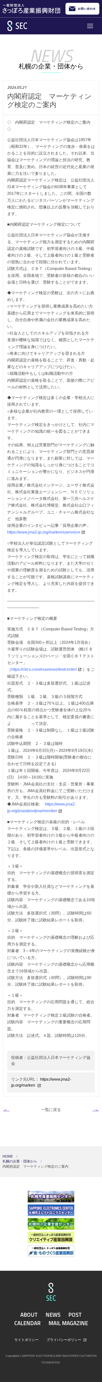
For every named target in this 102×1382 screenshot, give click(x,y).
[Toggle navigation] (90, 26)
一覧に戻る (51, 1110)
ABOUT (29, 1315)
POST (75, 1315)
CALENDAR (27, 1323)
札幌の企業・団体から (20, 1161)
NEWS (53, 1315)
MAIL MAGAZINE (68, 1323)
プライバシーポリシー (64, 1340)
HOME (8, 1156)
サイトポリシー (26, 1340)
